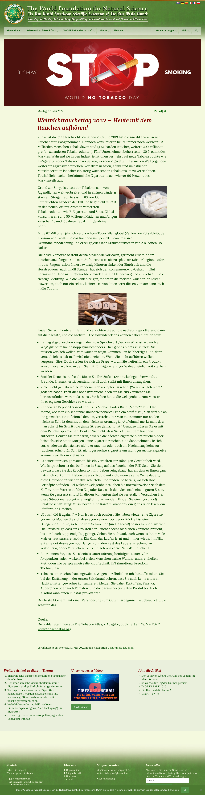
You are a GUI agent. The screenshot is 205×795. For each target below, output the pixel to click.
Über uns (71, 776)
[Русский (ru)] (198, 2)
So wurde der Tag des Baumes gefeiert (164, 682)
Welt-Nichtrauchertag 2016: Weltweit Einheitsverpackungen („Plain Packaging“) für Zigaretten (35, 708)
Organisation (73, 770)
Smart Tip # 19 (150, 693)
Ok (185, 789)
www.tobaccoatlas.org (54, 629)
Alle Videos (81, 706)
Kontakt (70, 779)
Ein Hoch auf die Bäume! (156, 690)
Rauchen (128, 647)
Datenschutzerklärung (165, 790)
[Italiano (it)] (190, 2)
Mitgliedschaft (73, 773)
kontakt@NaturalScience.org (27, 781)
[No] (201, 789)
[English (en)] (178, 2)
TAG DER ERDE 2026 (153, 686)
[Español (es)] (186, 2)
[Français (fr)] (194, 2)
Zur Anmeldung (106, 778)
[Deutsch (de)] (182, 2)
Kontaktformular (21, 778)
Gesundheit (115, 647)
